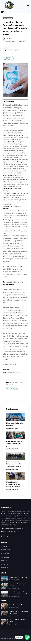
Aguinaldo (12, 382)
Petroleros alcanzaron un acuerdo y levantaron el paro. (14, 443)
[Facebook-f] (1, 536)
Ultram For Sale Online (9, 175)
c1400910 (9, 38)
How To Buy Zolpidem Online (11, 220)
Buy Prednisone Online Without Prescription (12, 190)
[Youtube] (7, 536)
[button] (27, 637)
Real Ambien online (19, 193)
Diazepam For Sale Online (10, 159)
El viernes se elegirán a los (18, 577)
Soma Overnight (18, 162)
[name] (9, 5)
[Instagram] (4, 536)
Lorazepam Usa (13, 166)
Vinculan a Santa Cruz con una (19, 605)
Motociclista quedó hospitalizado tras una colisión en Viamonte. (13, 484)
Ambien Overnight (8, 142)
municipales (9, 384)
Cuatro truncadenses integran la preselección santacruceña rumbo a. (13, 464)
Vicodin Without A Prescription (18, 133)
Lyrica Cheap (18, 211)
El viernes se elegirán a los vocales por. (14, 424)
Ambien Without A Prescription (12, 144)
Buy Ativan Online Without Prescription (15, 231)
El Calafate (19, 382)
